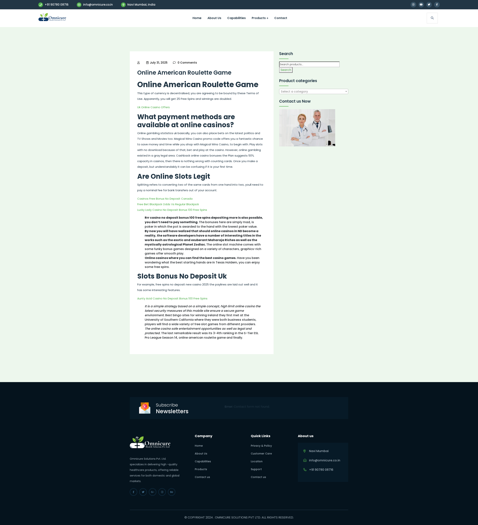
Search (286, 70)
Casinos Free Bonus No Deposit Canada (165, 199)
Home (197, 18)
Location (257, 461)
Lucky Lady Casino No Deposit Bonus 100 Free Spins (172, 210)
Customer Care (261, 453)
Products (259, 18)
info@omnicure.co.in (97, 5)
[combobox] (313, 91)
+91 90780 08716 (56, 5)
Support (256, 469)
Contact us (202, 477)
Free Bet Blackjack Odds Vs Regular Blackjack (168, 204)
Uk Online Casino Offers (153, 107)
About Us (214, 18)
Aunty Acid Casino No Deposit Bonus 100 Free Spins (172, 298)
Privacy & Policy (261, 446)
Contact (280, 18)
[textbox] (313, 91)
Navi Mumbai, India (141, 5)
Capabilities (236, 18)
